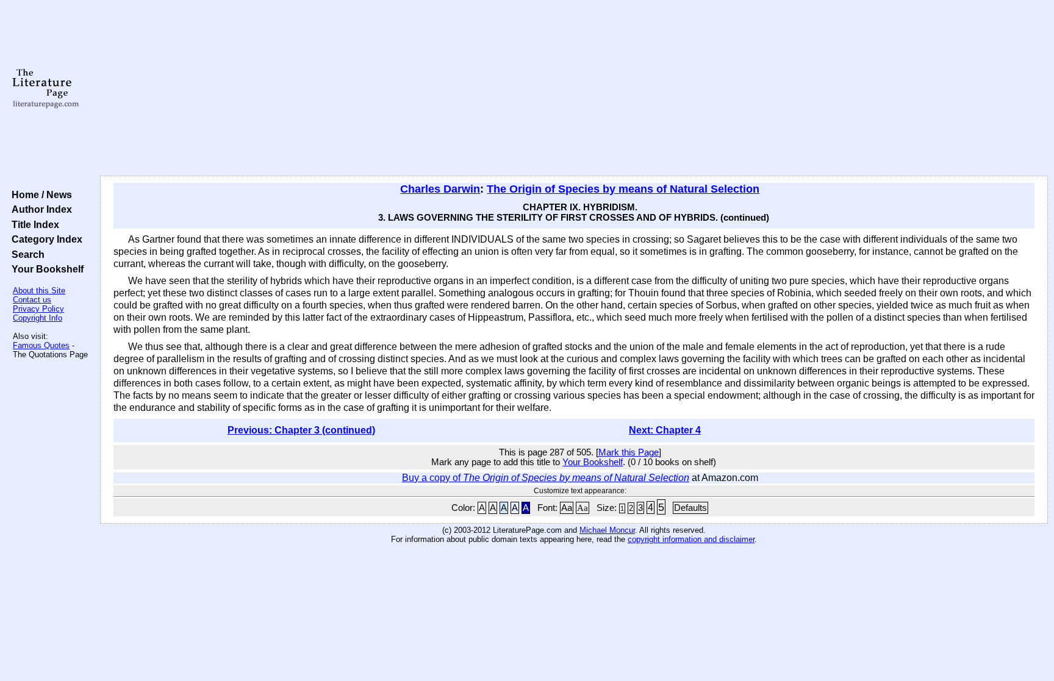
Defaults (690, 508)
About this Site (39, 290)
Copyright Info (37, 318)
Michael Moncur (607, 530)
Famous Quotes (41, 345)
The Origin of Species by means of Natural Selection (623, 189)
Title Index (33, 224)
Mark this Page (628, 452)
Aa (566, 508)
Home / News (39, 194)
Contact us (32, 299)
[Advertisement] (574, 88)
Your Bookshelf (45, 268)
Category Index (44, 239)
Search (26, 254)
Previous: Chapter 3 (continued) (301, 430)
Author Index (39, 209)
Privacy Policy (38, 308)
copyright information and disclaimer (691, 539)
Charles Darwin (440, 189)
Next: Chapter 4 (665, 430)
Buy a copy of (545, 477)
